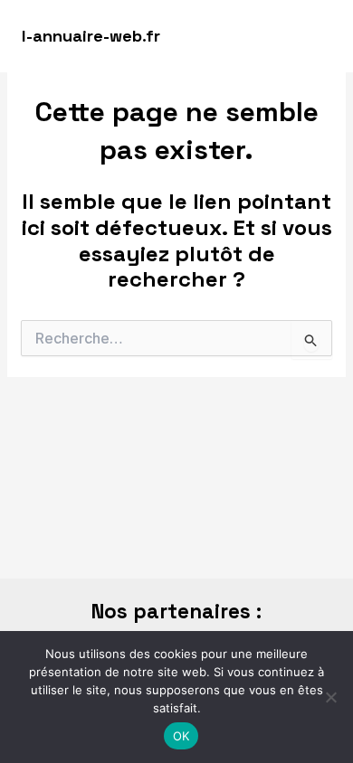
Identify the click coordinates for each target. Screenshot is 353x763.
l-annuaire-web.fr (91, 35)
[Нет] (330, 697)
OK (181, 736)
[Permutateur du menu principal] (314, 36)
